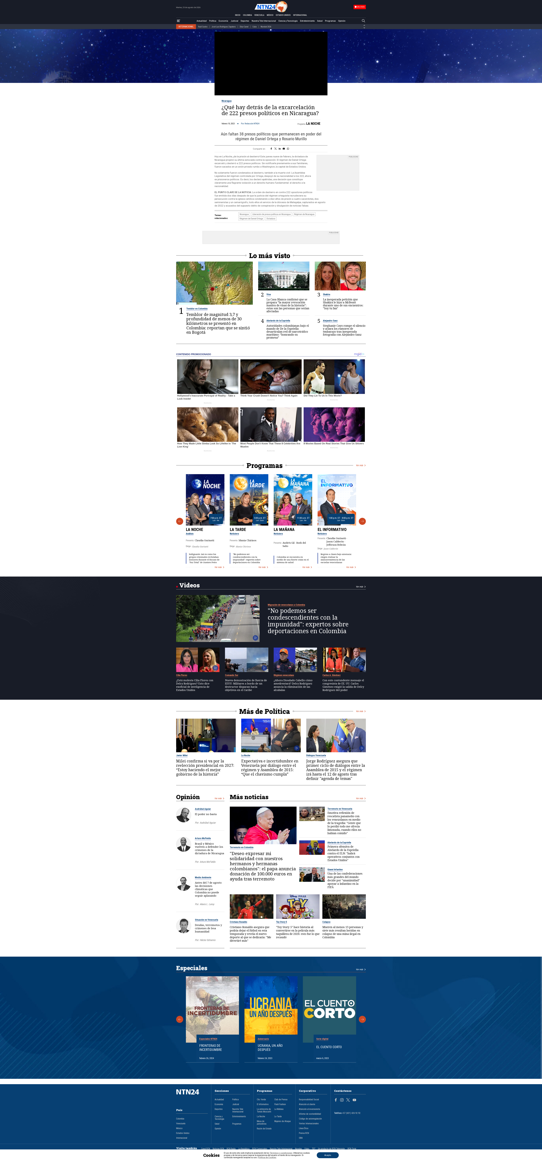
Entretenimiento (307, 21)
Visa (268, 294)
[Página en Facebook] (335, 1100)
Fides (307, 1148)
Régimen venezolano (284, 675)
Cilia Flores (181, 675)
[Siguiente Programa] (362, 521)
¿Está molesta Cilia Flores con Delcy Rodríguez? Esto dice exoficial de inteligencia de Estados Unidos (194, 685)
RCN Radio (231, 1148)
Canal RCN (205, 1148)
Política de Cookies (267, 1157)
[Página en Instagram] (342, 1100)
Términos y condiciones (281, 1153)
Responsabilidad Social (309, 1099)
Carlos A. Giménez (332, 675)
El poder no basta (206, 814)
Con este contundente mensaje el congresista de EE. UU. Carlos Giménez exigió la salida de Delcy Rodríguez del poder (343, 685)
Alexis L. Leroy (207, 904)
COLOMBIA (247, 15)
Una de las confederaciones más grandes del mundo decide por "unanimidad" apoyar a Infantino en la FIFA (344, 880)
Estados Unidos (182, 1133)
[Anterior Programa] (179, 521)
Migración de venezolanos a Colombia (286, 604)
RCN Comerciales (259, 1148)
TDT (313, 1148)
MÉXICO (270, 15)
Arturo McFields (203, 838)
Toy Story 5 (281, 921)
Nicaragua (226, 100)
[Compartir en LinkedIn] (280, 149)
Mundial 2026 (266, 27)
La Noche (313, 124)
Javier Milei (182, 755)
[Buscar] (363, 21)
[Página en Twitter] (348, 1100)
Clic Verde (261, 1099)
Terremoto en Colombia (241, 847)
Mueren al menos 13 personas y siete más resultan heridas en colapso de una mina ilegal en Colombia (342, 932)
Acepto (327, 1155)
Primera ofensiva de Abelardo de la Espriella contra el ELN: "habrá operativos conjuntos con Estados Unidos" (343, 853)
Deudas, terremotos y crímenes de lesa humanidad (208, 928)
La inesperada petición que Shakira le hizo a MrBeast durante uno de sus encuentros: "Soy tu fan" (343, 304)
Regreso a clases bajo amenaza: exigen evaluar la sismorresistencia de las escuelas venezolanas (336, 558)
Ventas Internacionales (309, 1123)
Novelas (298, 1148)
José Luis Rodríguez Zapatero (224, 27)
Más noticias (249, 797)
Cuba (255, 27)
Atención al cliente (307, 1104)
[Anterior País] (364, 25)
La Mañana (284, 529)
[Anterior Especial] (179, 1019)
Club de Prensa (280, 1099)
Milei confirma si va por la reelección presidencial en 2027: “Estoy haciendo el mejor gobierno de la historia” (205, 768)
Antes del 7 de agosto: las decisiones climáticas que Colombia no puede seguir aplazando (208, 889)
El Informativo (332, 529)
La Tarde (238, 529)
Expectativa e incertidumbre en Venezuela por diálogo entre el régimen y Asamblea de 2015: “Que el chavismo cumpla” (269, 768)
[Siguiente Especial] (362, 1019)
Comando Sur (231, 675)
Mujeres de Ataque (282, 1121)
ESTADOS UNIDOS (283, 15)
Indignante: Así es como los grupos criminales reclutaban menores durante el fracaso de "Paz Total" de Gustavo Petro (204, 558)
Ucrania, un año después (270, 1048)
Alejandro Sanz (330, 320)
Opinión (341, 21)
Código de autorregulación (310, 1118)
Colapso (326, 921)
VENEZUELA (259, 15)
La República (243, 1148)
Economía (223, 21)
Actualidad (202, 21)
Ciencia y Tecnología (288, 21)
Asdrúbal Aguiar (203, 808)
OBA (301, 1138)
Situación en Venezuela (206, 919)
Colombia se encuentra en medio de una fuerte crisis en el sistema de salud (293, 560)
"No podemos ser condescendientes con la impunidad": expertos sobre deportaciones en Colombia (247, 558)
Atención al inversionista (309, 1109)
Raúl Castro (202, 27)
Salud (320, 21)
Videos (189, 585)
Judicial (234, 21)
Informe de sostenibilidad (310, 1114)
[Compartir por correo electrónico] (284, 149)
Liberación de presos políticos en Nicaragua (271, 214)
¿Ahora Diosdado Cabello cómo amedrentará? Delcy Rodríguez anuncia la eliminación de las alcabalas (293, 685)
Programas (330, 21)
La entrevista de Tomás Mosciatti (264, 1110)
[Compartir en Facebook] (271, 149)
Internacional (181, 1138)
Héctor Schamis (207, 940)
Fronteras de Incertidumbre (210, 1048)
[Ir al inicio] (192, 1096)
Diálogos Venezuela (316, 755)
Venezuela (180, 1123)
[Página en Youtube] (354, 1100)
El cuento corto (329, 1047)
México (179, 1128)
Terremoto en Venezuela (339, 808)
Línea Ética (303, 1128)
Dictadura (271, 219)
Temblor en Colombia (196, 308)
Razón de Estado (264, 1128)
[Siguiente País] (364, 28)
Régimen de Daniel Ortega (251, 219)
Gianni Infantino (335, 869)
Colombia (180, 1118)
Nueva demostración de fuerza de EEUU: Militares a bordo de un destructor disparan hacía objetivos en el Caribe (246, 685)
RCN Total (352, 1148)
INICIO (237, 15)
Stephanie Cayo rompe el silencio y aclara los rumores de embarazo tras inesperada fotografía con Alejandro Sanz (344, 330)
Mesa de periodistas (261, 1122)
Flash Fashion (280, 1104)
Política (212, 21)
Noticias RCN (218, 1148)
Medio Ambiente (203, 877)
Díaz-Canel (244, 27)
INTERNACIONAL (300, 15)
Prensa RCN (304, 1133)
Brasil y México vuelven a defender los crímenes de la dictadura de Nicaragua (209, 848)
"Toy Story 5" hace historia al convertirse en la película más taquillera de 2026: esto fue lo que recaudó (298, 932)
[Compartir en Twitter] (275, 149)
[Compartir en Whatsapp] (288, 149)
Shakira (326, 294)
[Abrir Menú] (178, 21)
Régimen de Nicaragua (304, 214)
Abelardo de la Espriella (278, 320)
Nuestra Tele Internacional (264, 21)
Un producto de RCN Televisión (331, 1148)
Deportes (245, 21)
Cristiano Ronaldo (238, 921)
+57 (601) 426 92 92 (351, 1113)
